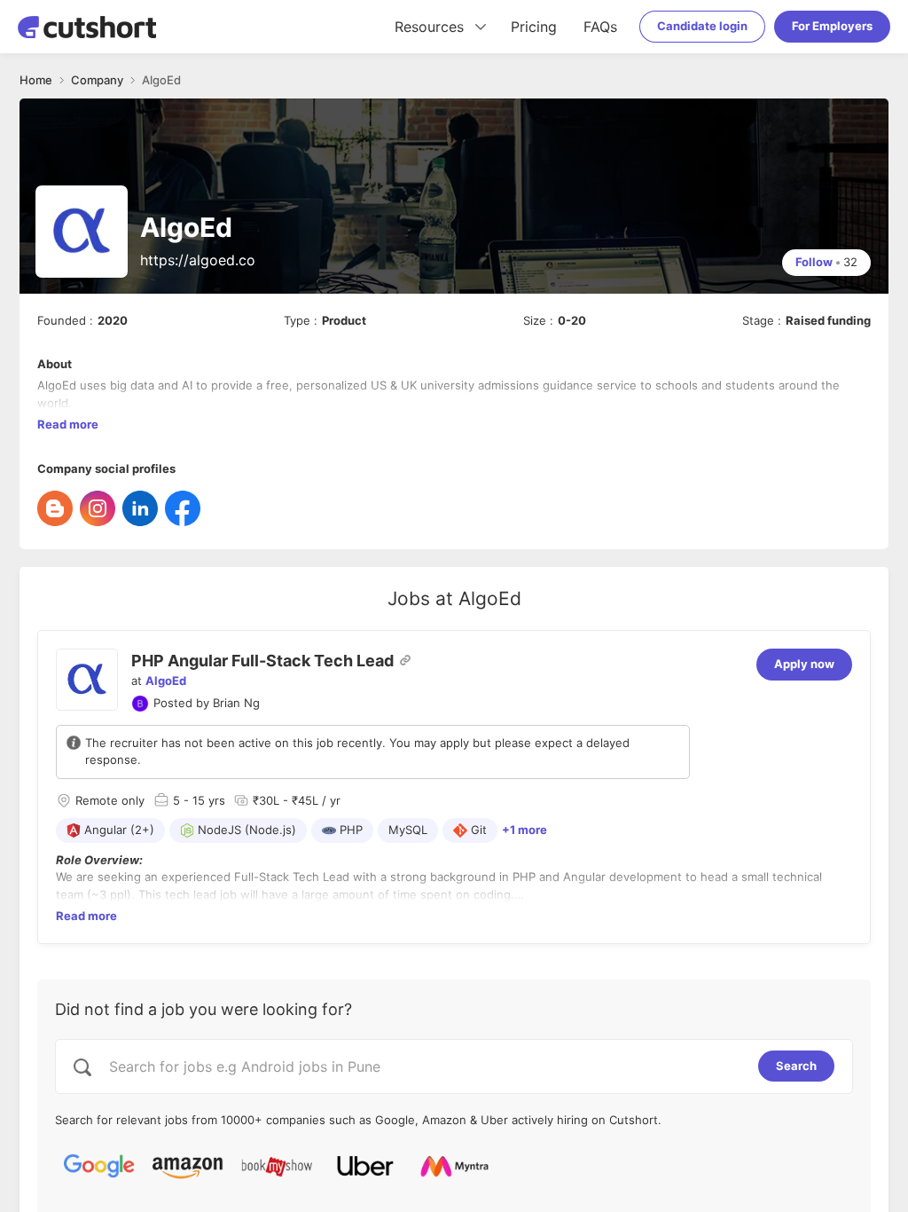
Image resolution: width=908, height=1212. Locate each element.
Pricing (534, 26)
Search (796, 1066)
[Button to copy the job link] (405, 660)
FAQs (600, 26)
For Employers (832, 26)
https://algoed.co (197, 260)
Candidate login (702, 26)
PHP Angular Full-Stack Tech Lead (262, 660)
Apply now (804, 664)
